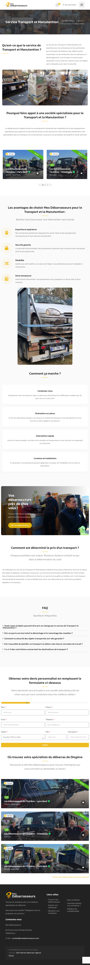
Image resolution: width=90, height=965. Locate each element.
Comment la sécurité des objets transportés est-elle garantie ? (34, 638)
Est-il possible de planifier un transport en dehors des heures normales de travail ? (43, 644)
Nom (3, 707)
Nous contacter (73, 900)
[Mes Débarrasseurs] (16, 5)
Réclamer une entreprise (53, 912)
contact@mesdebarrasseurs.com (25, 938)
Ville (47, 732)
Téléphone (49, 720)
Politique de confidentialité (73, 910)
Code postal (72, 732)
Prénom (49, 707)
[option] (23, 164)
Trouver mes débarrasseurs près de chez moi (70, 877)
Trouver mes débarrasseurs (54, 901)
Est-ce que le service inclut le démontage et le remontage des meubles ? (38, 633)
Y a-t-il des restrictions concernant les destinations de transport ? (36, 649)
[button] (20, 525)
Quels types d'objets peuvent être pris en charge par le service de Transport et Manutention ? (40, 627)
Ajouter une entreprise (53, 906)
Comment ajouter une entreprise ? (74, 904)
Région (4, 732)
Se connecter (70, 5)
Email (3, 720)
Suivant (45, 745)
